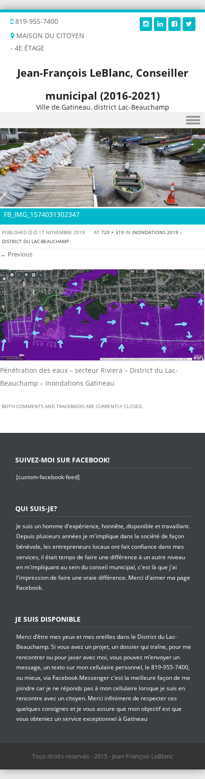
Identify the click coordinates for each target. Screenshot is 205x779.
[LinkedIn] (160, 23)
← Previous (16, 254)
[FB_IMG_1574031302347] (102, 357)
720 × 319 (112, 232)
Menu (102, 120)
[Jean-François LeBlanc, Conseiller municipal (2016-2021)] (102, 201)
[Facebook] (174, 23)
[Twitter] (189, 23)
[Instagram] (146, 23)
